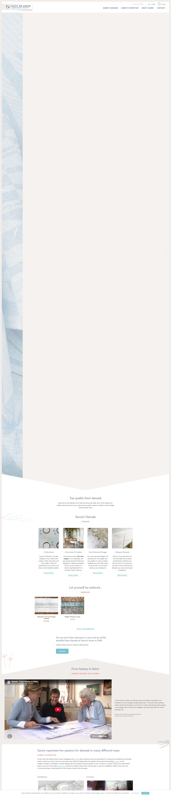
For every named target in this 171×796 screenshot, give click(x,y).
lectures (116, 761)
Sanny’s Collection (84, 261)
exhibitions (61, 766)
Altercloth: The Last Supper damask (46, 617)
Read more (49, 573)
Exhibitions (42, 777)
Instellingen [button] (135, 793)
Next (166, 251)
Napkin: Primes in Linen (72, 617)
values (77, 759)
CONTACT (62, 651)
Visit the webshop (85, 629)
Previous (4, 251)
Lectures (90, 777)
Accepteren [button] (145, 793)
